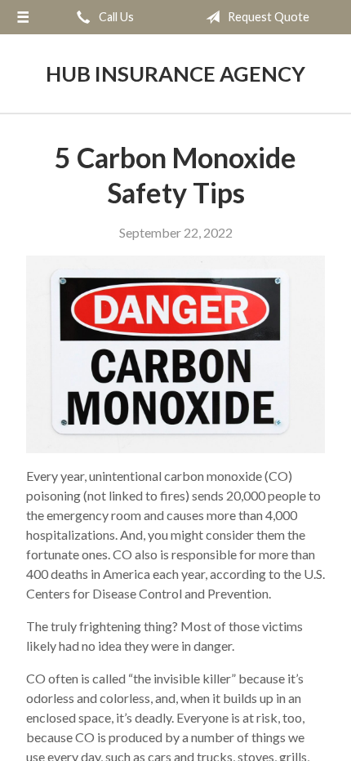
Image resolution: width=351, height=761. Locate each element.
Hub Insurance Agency (175, 73)
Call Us (115, 17)
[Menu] (23, 17)
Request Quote (267, 17)
